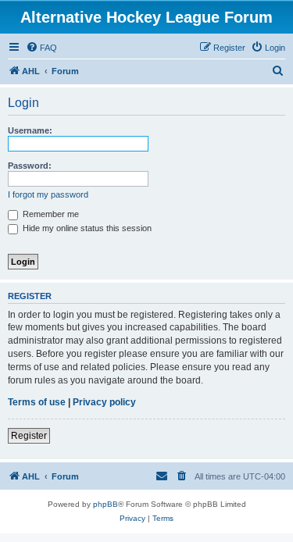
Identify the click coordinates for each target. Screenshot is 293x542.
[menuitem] (41, 47)
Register (29, 435)
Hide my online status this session (86, 228)
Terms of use (37, 402)
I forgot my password (48, 194)
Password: (30, 165)
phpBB (105, 504)
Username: (30, 130)
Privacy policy (104, 402)
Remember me (49, 214)
